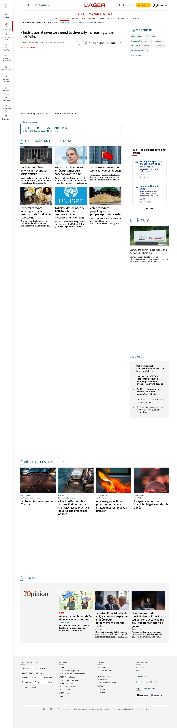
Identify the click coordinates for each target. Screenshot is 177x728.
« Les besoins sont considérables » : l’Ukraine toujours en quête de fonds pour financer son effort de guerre (148, 619)
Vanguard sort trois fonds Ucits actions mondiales (148, 251)
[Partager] (79, 43)
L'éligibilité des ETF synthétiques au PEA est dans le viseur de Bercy (150, 368)
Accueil (21, 22)
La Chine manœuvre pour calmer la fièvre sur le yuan (105, 169)
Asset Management (34, 22)
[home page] (95, 5)
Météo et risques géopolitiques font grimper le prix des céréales (105, 211)
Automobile (159, 45)
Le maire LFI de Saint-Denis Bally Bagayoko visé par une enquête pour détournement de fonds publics (111, 619)
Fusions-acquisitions (139, 50)
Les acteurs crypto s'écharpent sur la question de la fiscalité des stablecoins (36, 212)
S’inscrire (55, 131)
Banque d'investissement (141, 41)
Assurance (135, 45)
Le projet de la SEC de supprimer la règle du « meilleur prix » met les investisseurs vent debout (150, 380)
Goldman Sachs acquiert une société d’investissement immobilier (150, 410)
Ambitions (147, 45)
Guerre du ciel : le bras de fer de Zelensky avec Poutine (75, 617)
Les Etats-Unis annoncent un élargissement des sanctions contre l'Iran (70, 170)
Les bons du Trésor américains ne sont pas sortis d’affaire (34, 170)
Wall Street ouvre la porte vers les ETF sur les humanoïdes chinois (150, 392)
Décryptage (150, 36)
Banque (158, 41)
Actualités (47, 22)
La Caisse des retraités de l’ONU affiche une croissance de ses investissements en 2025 (70, 212)
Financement (136, 36)
